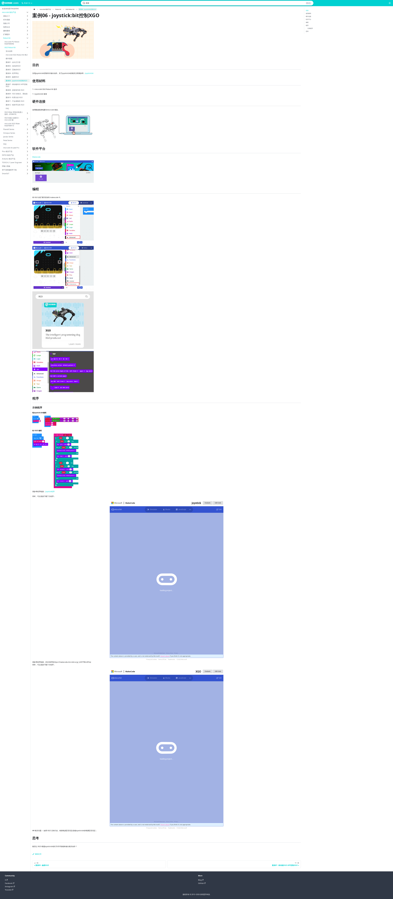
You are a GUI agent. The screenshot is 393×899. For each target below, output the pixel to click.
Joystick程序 (50, 491)
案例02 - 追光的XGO (13, 66)
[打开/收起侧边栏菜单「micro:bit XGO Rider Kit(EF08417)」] (27, 124)
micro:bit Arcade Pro (11, 148)
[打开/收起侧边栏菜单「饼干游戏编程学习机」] (27, 169)
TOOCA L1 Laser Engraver (12, 162)
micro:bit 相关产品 (9, 12)
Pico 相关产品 (7, 151)
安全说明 (9, 51)
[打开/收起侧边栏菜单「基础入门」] (27, 16)
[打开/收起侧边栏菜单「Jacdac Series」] (27, 136)
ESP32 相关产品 (8, 155)
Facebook (8, 883)
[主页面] (34, 9)
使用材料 (308, 13)
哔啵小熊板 (6, 166)
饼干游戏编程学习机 (9, 170)
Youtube (8, 890)
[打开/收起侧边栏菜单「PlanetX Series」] (27, 129)
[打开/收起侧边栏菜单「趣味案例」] (27, 30)
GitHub (201, 883)
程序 (307, 25)
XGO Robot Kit (10, 47)
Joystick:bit (89, 73)
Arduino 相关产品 (8, 159)
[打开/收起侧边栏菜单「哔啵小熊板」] (27, 166)
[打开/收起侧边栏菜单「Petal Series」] (27, 140)
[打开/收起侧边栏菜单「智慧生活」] (27, 27)
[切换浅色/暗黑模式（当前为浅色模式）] (389, 3)
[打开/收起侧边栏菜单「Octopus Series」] (27, 133)
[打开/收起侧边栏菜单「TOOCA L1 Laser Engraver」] (27, 162)
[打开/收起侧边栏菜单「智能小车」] (27, 23)
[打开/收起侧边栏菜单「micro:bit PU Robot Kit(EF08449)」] (27, 42)
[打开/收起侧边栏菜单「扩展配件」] (27, 34)
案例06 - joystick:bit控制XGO (16, 80)
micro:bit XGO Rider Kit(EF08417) (12, 124)
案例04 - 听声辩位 (12, 73)
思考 (307, 31)
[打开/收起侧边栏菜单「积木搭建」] (27, 19)
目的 (307, 10)
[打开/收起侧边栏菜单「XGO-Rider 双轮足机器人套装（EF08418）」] (27, 113)
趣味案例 (6, 31)
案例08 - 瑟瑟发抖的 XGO (15, 90)
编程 (307, 22)
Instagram (9, 886)
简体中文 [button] (27, 3)
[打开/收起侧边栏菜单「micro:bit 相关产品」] (27, 12)
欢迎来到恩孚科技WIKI (10, 8)
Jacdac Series (8, 137)
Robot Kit (6, 38)
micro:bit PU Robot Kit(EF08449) (12, 43)
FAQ (7, 108)
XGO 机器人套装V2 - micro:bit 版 (12, 119)
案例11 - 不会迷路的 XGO (15, 101)
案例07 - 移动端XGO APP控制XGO (16, 85)
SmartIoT (5, 173)
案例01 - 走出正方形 (13, 62)
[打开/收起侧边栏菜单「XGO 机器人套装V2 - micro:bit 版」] (27, 119)
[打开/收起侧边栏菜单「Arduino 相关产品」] (27, 158)
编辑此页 (38, 854)
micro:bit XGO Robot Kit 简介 (17, 55)
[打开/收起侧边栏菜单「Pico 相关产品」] (27, 151)
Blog (200, 880)
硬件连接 (308, 16)
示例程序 (310, 28)
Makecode (36, 157)
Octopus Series (9, 133)
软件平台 (308, 19)
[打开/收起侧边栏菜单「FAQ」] (27, 144)
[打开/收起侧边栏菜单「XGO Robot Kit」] (27, 47)
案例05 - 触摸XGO (12, 77)
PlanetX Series (8, 129)
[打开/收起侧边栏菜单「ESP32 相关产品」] (27, 155)
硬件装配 (9, 58)
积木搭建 (6, 20)
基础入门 (6, 16)
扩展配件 (6, 34)
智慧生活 (6, 27)
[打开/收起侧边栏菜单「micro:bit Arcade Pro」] (27, 147)
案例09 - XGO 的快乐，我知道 (17, 94)
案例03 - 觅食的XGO (13, 69)
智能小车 (6, 23)
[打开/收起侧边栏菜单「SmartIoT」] (27, 173)
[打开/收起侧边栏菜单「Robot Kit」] (27, 38)
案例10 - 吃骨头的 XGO (14, 97)
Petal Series (7, 140)
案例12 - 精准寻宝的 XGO (15, 105)
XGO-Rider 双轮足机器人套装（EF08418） (14, 113)
